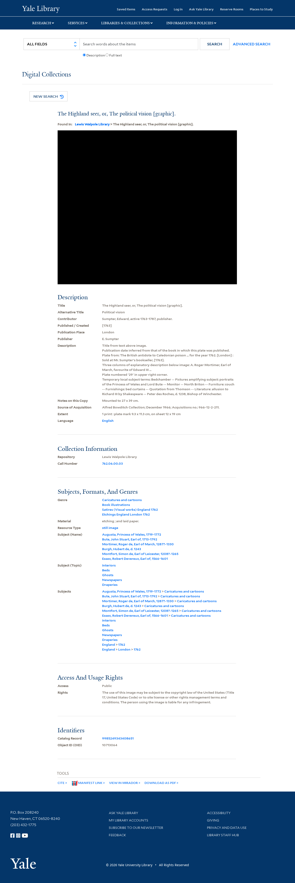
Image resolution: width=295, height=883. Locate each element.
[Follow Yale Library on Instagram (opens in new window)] (18, 835)
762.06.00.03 (112, 463)
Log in (178, 9)
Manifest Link (90, 782)
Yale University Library (41, 9)
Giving (213, 820)
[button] (215, 44)
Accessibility (218, 813)
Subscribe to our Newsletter (136, 828)
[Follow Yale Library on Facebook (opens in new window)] (12, 835)
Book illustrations (116, 505)
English (108, 420)
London (124, 649)
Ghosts (107, 575)
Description (95, 55)
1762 (121, 644)
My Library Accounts (128, 820)
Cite (61, 782)
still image (110, 528)
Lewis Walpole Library (92, 124)
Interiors (109, 565)
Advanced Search (251, 44)
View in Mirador (123, 782)
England (108, 644)
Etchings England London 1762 (126, 514)
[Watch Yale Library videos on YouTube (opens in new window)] (25, 835)
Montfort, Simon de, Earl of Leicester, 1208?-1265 (140, 554)
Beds (106, 570)
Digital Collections (46, 74)
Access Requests (154, 9)
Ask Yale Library (201, 9)
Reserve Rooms (231, 9)
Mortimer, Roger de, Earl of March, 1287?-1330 (138, 544)
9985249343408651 (118, 738)
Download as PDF (160, 782)
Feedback (117, 835)
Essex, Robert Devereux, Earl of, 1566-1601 (135, 558)
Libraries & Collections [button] (125, 23)
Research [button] (41, 23)
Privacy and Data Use (227, 828)
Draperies (110, 585)
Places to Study (261, 9)
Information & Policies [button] (189, 23)
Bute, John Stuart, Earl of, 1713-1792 (129, 539)
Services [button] (76, 23)
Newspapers (112, 580)
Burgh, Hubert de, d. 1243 (121, 549)
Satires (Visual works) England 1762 (130, 509)
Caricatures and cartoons (122, 500)
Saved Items (126, 9)
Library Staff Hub (223, 835)
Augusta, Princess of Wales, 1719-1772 (131, 534)
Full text (115, 55)
